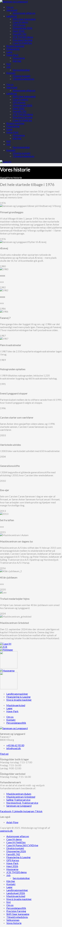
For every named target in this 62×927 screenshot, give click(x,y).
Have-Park (12, 132)
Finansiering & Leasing (18, 857)
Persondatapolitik (16, 908)
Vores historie (13, 922)
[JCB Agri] (3, 646)
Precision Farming (22, 117)
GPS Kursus (19, 102)
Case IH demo (20, 99)
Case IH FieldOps (22, 120)
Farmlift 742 (19, 111)
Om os (10, 84)
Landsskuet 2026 (15, 893)
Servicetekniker (21, 147)
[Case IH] (5, 643)
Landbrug (11, 93)
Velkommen (12, 919)
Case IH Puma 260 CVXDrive (22, 845)
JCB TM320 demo (23, 114)
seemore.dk (6, 830)
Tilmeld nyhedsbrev (23, 156)
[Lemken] (8, 667)
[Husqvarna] (7, 670)
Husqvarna (19, 135)
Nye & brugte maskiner (19, 899)
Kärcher (17, 138)
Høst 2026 (18, 108)
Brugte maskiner (15, 123)
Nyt (8, 141)
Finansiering (13, 126)
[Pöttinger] (6, 649)
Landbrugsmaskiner (17, 890)
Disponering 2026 (22, 105)
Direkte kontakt (21, 153)
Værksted (11, 87)
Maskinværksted (15, 896)
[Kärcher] (8, 688)
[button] (4, 753)
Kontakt (10, 150)
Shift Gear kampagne (24, 96)
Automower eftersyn (24, 90)
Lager (9, 129)
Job (8, 144)
